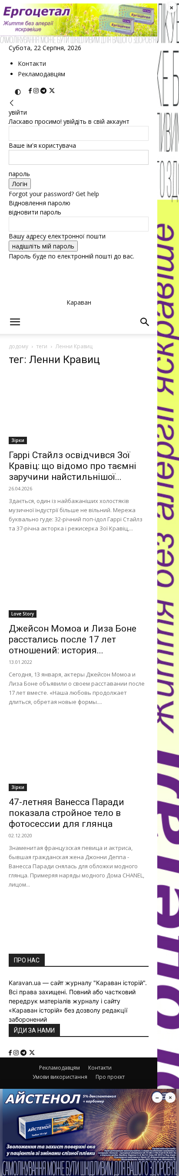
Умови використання (60, 1077)
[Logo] (65, 364)
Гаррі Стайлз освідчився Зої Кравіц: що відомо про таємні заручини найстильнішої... (72, 466)
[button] (15, 322)
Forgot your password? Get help (54, 194)
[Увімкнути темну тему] (17, 92)
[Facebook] (31, 91)
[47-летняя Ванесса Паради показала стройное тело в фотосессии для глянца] (79, 756)
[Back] (12, 103)
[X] (52, 91)
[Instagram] (36, 91)
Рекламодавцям (41, 74)
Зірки (17, 440)
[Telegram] (44, 91)
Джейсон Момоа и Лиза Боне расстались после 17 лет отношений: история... (72, 639)
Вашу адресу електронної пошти (57, 236)
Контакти (32, 63)
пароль (19, 174)
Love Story (22, 614)
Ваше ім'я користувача (42, 145)
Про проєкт (110, 1077)
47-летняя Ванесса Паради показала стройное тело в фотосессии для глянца (66, 813)
